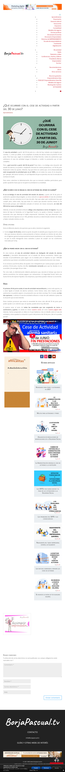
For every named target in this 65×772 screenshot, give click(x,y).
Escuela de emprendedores (52, 41)
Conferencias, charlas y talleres (51, 56)
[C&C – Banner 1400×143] (32, 7)
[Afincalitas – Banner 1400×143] (32, 754)
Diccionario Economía (54, 35)
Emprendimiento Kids (54, 78)
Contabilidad (57, 28)
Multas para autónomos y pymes (48, 413)
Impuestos (58, 26)
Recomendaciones (55, 67)
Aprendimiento (56, 17)
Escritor (58, 63)
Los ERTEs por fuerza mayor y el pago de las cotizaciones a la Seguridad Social (48, 491)
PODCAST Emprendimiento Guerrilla (49, 80)
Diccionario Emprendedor (53, 37)
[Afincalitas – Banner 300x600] (17, 382)
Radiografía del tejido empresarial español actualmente (47, 543)
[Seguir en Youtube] (54, 356)
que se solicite (44, 197)
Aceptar (36, 768)
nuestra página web (54, 310)
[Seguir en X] (50, 356)
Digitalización (57, 46)
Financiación (57, 19)
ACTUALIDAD (57, 87)
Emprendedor (56, 61)
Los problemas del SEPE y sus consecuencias (48, 518)
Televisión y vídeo (55, 54)
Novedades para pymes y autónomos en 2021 (48, 388)
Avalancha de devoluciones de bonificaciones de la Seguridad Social (48, 438)
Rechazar (46, 768)
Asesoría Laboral (56, 21)
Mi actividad (57, 50)
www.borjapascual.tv (36, 761)
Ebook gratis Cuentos (54, 85)
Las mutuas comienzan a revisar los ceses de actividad (48, 569)
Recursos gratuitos (55, 76)
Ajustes (57, 768)
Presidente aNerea (55, 59)
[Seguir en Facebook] (42, 356)
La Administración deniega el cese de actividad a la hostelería (47, 464)
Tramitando (57, 43)
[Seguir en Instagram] (46, 356)
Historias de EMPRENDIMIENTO (51, 39)
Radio (59, 52)
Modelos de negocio (54, 30)
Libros (59, 69)
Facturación (57, 24)
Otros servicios (56, 72)
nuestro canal (36, 310)
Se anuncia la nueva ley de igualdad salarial (48, 595)
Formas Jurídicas (56, 32)
